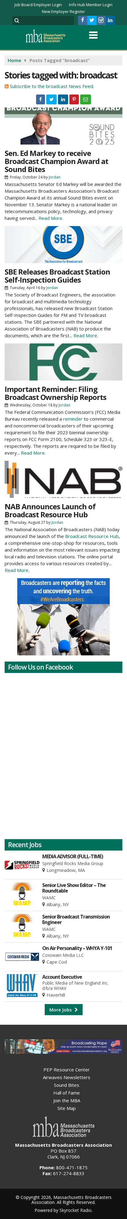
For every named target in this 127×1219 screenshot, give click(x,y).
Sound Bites (66, 1085)
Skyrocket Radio (75, 1210)
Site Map (66, 1108)
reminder (73, 419)
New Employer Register (63, 11)
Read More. (51, 218)
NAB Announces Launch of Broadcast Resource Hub (50, 510)
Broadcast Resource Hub (92, 536)
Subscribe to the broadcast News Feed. (52, 86)
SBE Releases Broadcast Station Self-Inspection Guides (57, 276)
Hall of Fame (66, 1093)
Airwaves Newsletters (66, 1077)
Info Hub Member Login (91, 4)
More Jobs (61, 1010)
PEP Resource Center (66, 1069)
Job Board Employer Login (38, 4)
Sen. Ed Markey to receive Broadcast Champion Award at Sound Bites (56, 161)
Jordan (54, 177)
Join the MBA (66, 1100)
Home (14, 60)
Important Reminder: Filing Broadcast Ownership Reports (55, 393)
